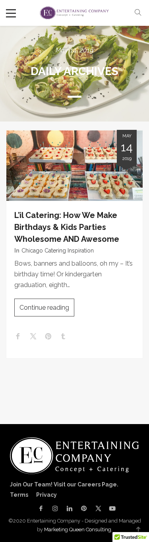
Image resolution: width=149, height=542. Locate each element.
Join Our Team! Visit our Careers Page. (64, 484)
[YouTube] (110, 508)
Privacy (46, 495)
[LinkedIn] (69, 508)
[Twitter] (98, 508)
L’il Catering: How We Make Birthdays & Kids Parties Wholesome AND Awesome (66, 227)
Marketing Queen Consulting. (78, 529)
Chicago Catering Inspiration (57, 250)
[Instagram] (55, 508)
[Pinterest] (84, 508)
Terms (19, 495)
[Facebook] (41, 508)
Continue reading (44, 307)
